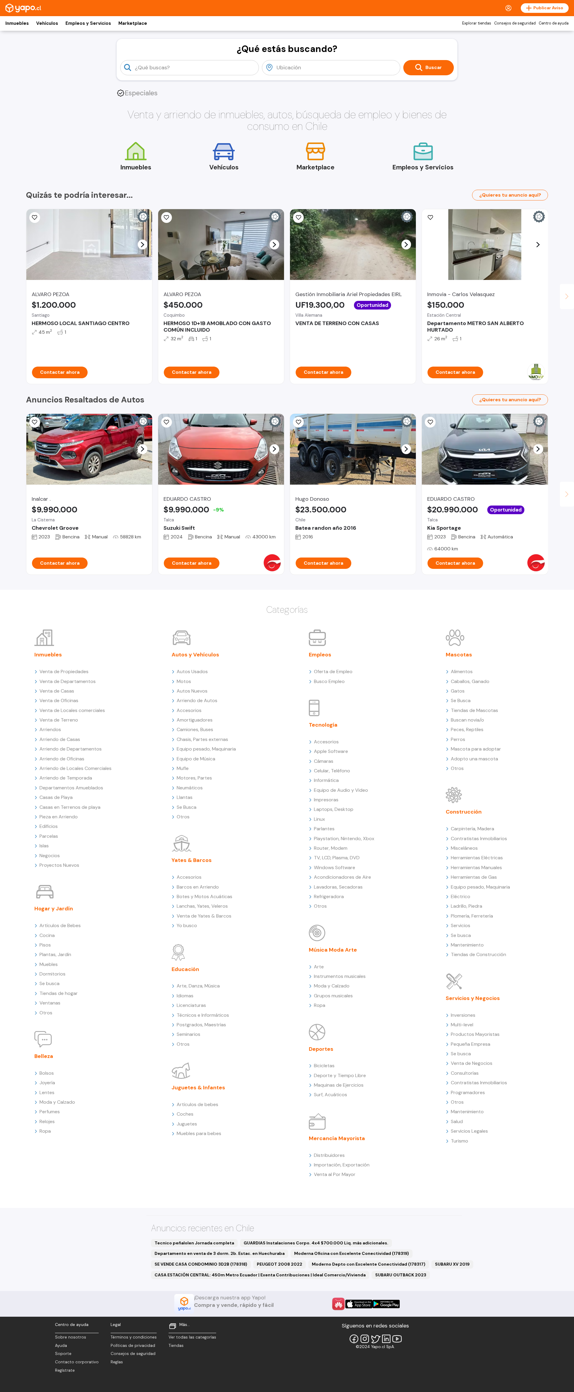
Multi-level (462, 1025)
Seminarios (188, 1034)
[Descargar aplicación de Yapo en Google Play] (386, 1304)
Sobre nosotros (70, 1337)
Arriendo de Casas (59, 739)
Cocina (47, 935)
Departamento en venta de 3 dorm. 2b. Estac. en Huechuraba (220, 1253)
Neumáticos (190, 788)
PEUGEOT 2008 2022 (279, 1264)
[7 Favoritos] (430, 217)
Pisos (45, 945)
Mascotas (459, 654)
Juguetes (187, 1124)
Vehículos (47, 23)
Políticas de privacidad (133, 1345)
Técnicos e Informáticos (203, 1015)
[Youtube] (397, 1338)
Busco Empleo (329, 681)
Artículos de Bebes (60, 925)
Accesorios (189, 710)
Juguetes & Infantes (198, 1087)
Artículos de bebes (197, 1104)
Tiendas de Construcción (478, 954)
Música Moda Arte (333, 949)
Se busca (49, 983)
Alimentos (462, 671)
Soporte (63, 1353)
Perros (458, 739)
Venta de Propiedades (63, 671)
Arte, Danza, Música (198, 986)
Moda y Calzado (57, 1102)
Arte (319, 967)
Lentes (46, 1092)
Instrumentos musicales (340, 976)
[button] (142, 244)
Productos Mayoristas (475, 1034)
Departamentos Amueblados (71, 788)
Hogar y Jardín (53, 908)
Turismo (459, 1141)
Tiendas (176, 1345)
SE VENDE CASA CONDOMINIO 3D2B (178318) (201, 1264)
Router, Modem (330, 848)
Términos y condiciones (134, 1337)
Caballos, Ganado (470, 681)
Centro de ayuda (554, 23)
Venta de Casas (56, 691)
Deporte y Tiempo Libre (340, 1075)
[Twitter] (375, 1338)
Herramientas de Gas (474, 877)
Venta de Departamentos (67, 681)
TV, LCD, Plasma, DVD (337, 858)
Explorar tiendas (476, 23)
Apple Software (331, 751)
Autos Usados (192, 671)
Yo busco (187, 925)
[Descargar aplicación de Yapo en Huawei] (338, 1304)
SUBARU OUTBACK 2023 (400, 1275)
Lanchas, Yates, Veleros (202, 906)
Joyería (47, 1082)
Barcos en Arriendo (198, 887)
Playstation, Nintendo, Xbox (344, 838)
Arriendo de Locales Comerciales (75, 768)
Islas (44, 846)
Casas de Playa (56, 797)
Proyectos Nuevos (59, 865)
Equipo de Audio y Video (341, 790)
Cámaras (323, 761)
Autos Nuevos (192, 691)
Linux (319, 819)
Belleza (43, 1056)
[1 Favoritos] (166, 422)
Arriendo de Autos (197, 700)
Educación (185, 969)
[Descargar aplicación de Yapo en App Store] (359, 1304)
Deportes (321, 1049)
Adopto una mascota (474, 759)
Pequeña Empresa (470, 1044)
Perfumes (49, 1111)
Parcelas (48, 836)
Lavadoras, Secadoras (338, 887)
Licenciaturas (191, 1005)
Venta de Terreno (58, 720)
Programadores (468, 1092)
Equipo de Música (196, 759)
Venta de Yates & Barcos (204, 916)
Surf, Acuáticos (330, 1094)
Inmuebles (17, 23)
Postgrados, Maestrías (201, 1025)
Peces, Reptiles (467, 729)
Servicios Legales (469, 1131)
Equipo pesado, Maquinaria (206, 749)
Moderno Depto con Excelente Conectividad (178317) (368, 1264)
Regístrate (65, 1370)
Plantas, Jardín (55, 954)
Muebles (48, 964)
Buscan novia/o (467, 720)
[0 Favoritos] (34, 217)
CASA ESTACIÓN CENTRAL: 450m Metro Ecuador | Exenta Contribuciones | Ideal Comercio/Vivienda (260, 1275)
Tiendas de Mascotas (474, 710)
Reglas (117, 1362)
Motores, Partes (194, 778)
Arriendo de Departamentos (70, 749)
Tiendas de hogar (58, 993)
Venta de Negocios (471, 1063)
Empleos (320, 654)
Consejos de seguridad (515, 23)
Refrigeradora (329, 896)
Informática (326, 780)
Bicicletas (324, 1065)
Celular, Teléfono (332, 771)
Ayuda (61, 1345)
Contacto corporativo (77, 1362)
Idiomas (185, 996)
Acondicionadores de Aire (342, 877)
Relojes (47, 1121)
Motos (184, 681)
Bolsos (46, 1073)
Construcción (464, 811)
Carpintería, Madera (472, 829)
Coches (185, 1114)
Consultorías (465, 1073)
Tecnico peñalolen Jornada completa (194, 1243)
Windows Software (334, 867)
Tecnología (323, 724)
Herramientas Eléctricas (477, 858)
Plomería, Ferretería (472, 916)
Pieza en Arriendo (58, 817)
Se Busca (186, 807)
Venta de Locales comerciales (72, 710)
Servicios (460, 925)
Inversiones (463, 1015)
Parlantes (324, 829)
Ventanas (49, 1003)
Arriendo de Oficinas (61, 759)
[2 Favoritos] (166, 217)
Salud (457, 1121)
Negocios (49, 855)
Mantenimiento (467, 945)
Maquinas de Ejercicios (339, 1085)
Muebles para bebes (199, 1133)
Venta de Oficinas (58, 700)
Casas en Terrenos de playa (69, 807)
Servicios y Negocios (473, 998)
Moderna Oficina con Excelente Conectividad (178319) (351, 1253)
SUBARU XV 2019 (452, 1264)
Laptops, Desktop (333, 809)
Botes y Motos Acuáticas (204, 896)
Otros (45, 1013)
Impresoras (326, 800)
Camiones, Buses (195, 729)
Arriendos (50, 729)
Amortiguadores (195, 720)
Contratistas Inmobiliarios (479, 838)
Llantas (185, 797)
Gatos (458, 691)
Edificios (48, 826)
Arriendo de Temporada (65, 778)
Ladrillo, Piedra (466, 906)
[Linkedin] (386, 1338)
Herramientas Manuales (476, 867)
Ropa (45, 1131)
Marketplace (132, 23)
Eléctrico (460, 896)
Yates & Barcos (192, 860)
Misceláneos (464, 848)
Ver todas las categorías (192, 1337)
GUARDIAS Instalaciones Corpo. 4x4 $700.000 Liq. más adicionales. (316, 1243)
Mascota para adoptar (476, 749)
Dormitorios (52, 974)
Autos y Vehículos (195, 654)
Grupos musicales (333, 996)
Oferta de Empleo (333, 671)
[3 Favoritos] (34, 422)
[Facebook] (354, 1338)
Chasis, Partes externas (202, 739)
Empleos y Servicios (88, 23)
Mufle (183, 768)
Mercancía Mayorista (337, 1138)
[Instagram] (364, 1338)
